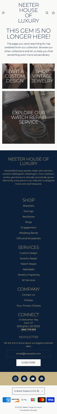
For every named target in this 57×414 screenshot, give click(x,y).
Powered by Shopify (28, 410)
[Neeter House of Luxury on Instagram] (15, 378)
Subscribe (28, 362)
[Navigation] (3, 13)
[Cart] (53, 13)
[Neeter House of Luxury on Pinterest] (24, 378)
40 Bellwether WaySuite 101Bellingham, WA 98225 (28, 323)
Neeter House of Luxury (28, 12)
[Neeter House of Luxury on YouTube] (33, 378)
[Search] (47, 13)
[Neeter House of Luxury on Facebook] (41, 378)
